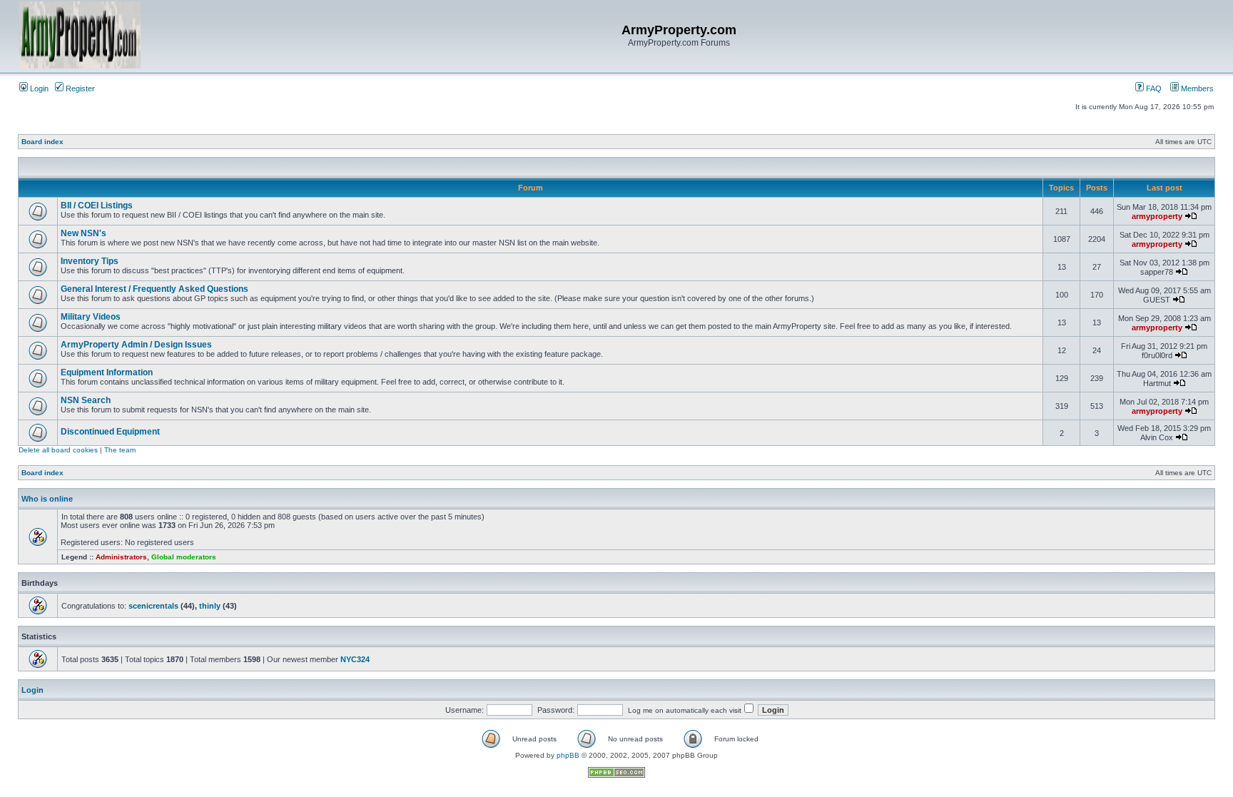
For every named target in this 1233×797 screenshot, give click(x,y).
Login (38, 88)
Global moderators (183, 557)
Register (79, 88)
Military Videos (91, 317)
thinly (209, 605)
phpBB (568, 755)
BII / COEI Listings (97, 205)
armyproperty (1157, 216)
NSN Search (86, 400)
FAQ (1153, 88)
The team (120, 450)
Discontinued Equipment (110, 432)
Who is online (47, 498)
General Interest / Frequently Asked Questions (154, 289)
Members (1196, 88)
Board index (42, 142)
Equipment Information (107, 372)
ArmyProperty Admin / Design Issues (136, 345)
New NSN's (83, 233)
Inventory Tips (89, 261)
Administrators (121, 557)
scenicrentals (153, 605)
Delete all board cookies (58, 450)
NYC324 (355, 659)
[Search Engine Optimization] (616, 775)
